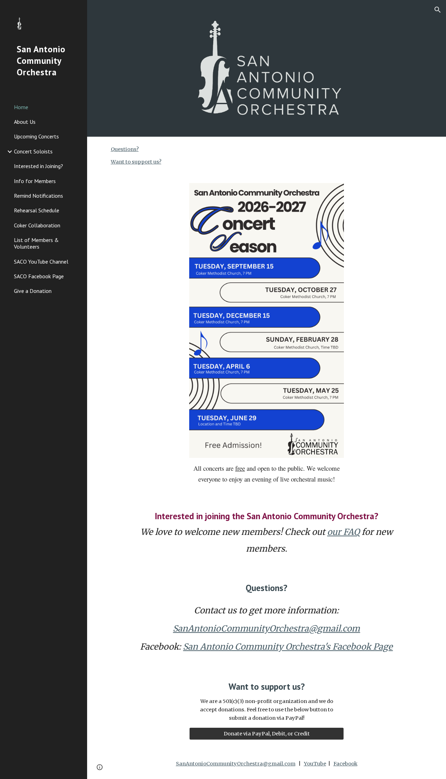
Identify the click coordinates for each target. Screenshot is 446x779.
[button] (437, 9)
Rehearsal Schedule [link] (36, 210)
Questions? (125, 149)
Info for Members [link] (35, 180)
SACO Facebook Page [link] (39, 276)
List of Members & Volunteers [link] (36, 243)
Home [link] (21, 107)
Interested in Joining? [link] (38, 165)
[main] (266, 473)
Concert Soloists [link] (33, 151)
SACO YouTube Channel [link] (41, 261)
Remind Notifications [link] (38, 195)
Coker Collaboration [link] (37, 225)
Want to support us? (136, 162)
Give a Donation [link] (33, 290)
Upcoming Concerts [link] (36, 136)
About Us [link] (25, 121)
